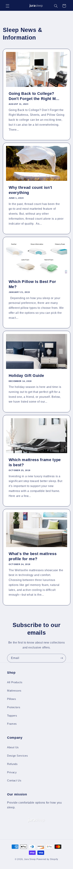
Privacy (12, 772)
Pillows (11, 699)
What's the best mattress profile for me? (33, 556)
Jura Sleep (30, 859)
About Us (13, 747)
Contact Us (14, 780)
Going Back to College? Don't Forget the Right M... (34, 96)
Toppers (12, 715)
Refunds (12, 764)
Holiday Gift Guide (26, 376)
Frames (12, 723)
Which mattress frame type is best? (35, 462)
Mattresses (14, 690)
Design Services (17, 755)
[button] (7, 6)
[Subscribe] (62, 658)
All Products (15, 682)
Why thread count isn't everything (30, 190)
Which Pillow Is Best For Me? (32, 284)
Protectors (13, 707)
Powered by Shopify (47, 859)
